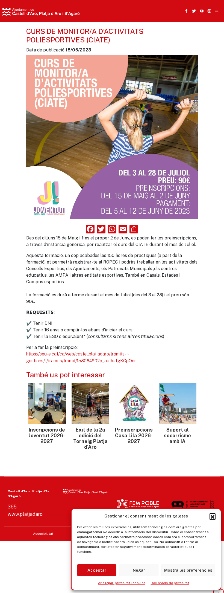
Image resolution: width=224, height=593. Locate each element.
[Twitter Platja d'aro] (193, 11)
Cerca (166, 39)
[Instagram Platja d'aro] (208, 11)
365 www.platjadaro (25, 510)
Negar (139, 570)
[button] (212, 516)
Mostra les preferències (188, 570)
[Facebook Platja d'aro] (185, 11)
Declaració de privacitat (170, 583)
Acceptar (96, 570)
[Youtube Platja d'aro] (200, 11)
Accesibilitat (43, 534)
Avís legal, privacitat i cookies (121, 583)
